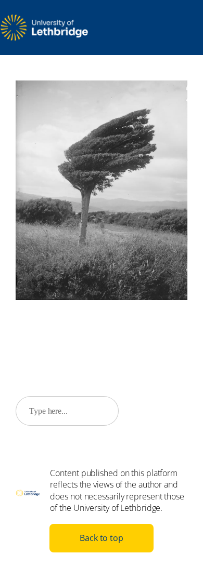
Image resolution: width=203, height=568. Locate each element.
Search (158, 411)
